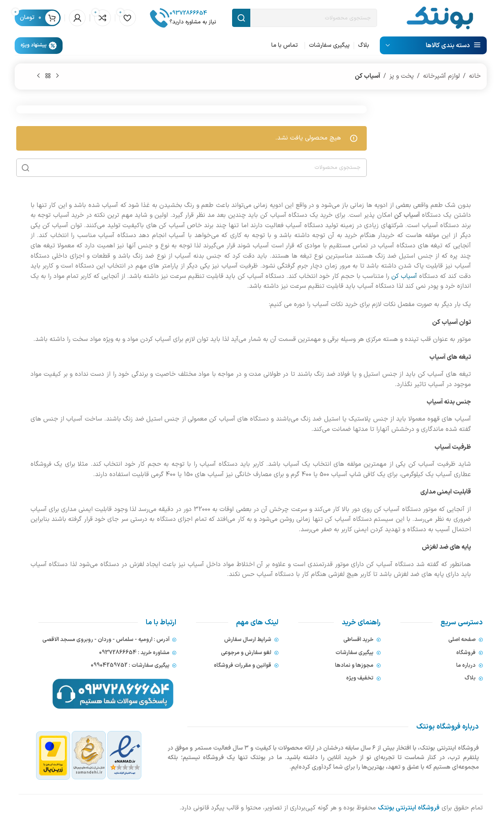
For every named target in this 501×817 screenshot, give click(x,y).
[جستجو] (25, 168)
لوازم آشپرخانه (441, 76)
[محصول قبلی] (57, 76)
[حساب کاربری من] (77, 18)
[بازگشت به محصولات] (48, 76)
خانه (475, 76)
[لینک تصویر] (88, 755)
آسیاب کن (404, 276)
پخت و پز (401, 76)
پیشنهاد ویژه (34, 45)
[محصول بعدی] (38, 76)
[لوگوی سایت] (440, 17)
